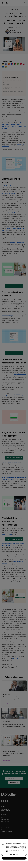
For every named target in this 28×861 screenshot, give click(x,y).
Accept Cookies (14, 858)
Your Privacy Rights (14, 854)
